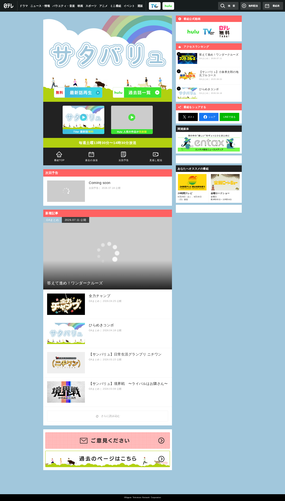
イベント (129, 5)
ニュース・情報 (40, 5)
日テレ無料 (224, 31)
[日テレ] (8, 6)
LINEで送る (229, 117)
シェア (211, 117)
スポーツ (91, 5)
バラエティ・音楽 (64, 5)
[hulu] (168, 6)
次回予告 (124, 160)
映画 (80, 5)
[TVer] (155, 6)
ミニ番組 (115, 5)
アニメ (103, 5)
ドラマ (24, 5)
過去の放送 (91, 160)
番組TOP (59, 160)
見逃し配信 (155, 160)
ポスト (191, 117)
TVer (209, 31)
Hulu (193, 31)
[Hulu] (137, 92)
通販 (140, 5)
